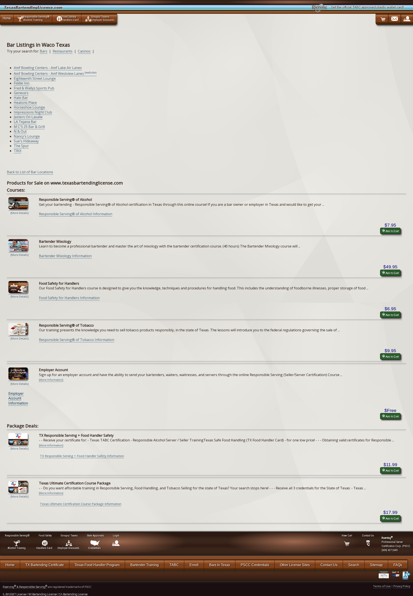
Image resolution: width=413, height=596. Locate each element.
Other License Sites (295, 565)
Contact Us (329, 565)
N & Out (20, 131)
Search (353, 565)
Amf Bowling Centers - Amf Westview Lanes (55, 73)
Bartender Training (144, 565)
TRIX (17, 150)
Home (7, 18)
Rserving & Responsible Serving (25, 586)
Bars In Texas (219, 565)
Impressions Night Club (33, 112)
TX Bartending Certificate (44, 565)
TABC (174, 565)
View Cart (347, 535)
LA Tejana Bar (25, 121)
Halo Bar (21, 97)
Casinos (84, 51)
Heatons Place (25, 102)
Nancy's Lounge (27, 136)
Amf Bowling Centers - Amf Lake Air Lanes (48, 67)
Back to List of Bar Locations (30, 172)
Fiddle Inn (21, 83)
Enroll (194, 565)
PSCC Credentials (255, 565)
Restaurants (62, 51)
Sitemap (376, 565)
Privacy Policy (401, 586)
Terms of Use (382, 586)
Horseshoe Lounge (29, 107)
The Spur (21, 145)
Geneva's (21, 93)
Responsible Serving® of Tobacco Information (76, 339)
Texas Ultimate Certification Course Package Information (80, 504)
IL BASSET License (14, 594)
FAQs (397, 565)
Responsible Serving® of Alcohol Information (75, 214)
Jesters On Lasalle (28, 117)
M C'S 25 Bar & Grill (29, 126)
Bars (43, 51)
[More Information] (51, 380)
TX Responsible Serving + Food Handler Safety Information (82, 456)
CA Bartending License (73, 594)
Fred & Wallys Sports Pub (34, 88)
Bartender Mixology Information (65, 255)
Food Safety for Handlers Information (69, 297)
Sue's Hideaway (26, 141)
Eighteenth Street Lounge (35, 78)
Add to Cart (392, 231)
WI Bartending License (42, 594)
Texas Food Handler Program (97, 565)
